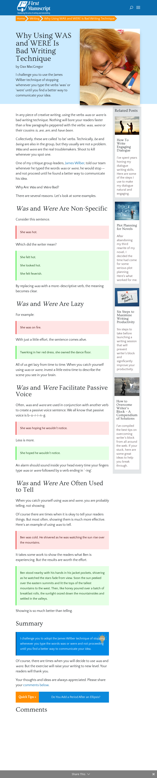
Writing (34, 18)
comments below (36, 685)
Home (21, 18)
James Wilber (74, 163)
